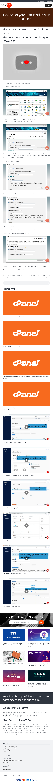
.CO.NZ (27, 714)
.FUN (33, 728)
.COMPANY (6, 724)
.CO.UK (35, 714)
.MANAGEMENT (39, 726)
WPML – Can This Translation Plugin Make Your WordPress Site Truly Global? (38, 664)
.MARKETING (30, 734)
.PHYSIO (5, 730)
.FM (18, 714)
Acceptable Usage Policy (9, 748)
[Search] (48, 283)
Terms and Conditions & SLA (10, 746)
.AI (9, 730)
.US (12, 714)
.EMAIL (4, 726)
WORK (29, 728)
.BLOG (12, 730)
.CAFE (21, 732)
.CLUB (40, 730)
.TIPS (18, 724)
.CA (13, 716)
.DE (32, 714)
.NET (20, 712)
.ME (27, 712)
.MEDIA (39, 732)
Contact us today (7, 769)
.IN (39, 716)
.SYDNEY (35, 716)
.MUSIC (18, 730)
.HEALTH (27, 732)
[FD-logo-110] (6, 5)
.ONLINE (38, 728)
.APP (27, 730)
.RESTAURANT (6, 732)
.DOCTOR (16, 732)
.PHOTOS (10, 728)
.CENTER (15, 726)
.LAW (4, 734)
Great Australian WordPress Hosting (12, 760)
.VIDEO (22, 730)
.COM (4, 712)
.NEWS (14, 734)
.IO (12, 732)
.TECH (18, 734)
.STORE (23, 734)
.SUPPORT (24, 724)
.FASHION (32, 732)
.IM (42, 714)
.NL (15, 714)
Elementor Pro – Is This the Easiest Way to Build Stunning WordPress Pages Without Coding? (13, 685)
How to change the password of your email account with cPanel (18, 475)
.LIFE (44, 730)
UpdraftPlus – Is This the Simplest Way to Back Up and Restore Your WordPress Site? (13, 664)
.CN (10, 716)
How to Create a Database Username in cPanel (14, 442)
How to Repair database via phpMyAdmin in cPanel (15, 541)
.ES (24, 714)
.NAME (45, 712)
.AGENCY (44, 732)
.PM (46, 714)
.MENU (5, 728)
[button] (28, 5)
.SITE (24, 728)
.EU (30, 712)
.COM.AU (12, 712)
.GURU (9, 726)
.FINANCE (36, 734)
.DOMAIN (43, 724)
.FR (7, 716)
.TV (37, 712)
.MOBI (40, 712)
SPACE (20, 728)
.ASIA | (34, 712)
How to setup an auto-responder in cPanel (13, 317)
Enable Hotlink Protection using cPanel (12, 347)
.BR (30, 716)
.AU (8, 712)
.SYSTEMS (46, 726)
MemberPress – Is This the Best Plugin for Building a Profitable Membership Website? (13, 643)
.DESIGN (9, 734)
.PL (22, 716)
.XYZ (42, 734)
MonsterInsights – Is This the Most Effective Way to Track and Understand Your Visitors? (39, 644)
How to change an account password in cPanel (14, 573)
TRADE (15, 728)
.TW (4, 716)
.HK (21, 714)
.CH (16, 716)
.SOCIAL (31, 730)
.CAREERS (30, 724)
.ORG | (9, 714)
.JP (24, 716)
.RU (40, 714)
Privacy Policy (6, 750)
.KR (27, 716)
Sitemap (5, 751)
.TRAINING (37, 724)
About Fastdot (6, 762)
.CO (17, 712)
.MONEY (43, 728)
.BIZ (24, 712)
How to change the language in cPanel (12, 508)
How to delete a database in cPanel (11, 606)
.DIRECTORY (21, 726)
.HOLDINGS (13, 724)
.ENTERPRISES (29, 726)
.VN (19, 716)
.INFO (4, 714)
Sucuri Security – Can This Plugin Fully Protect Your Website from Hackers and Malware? (38, 684)
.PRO (36, 730)
